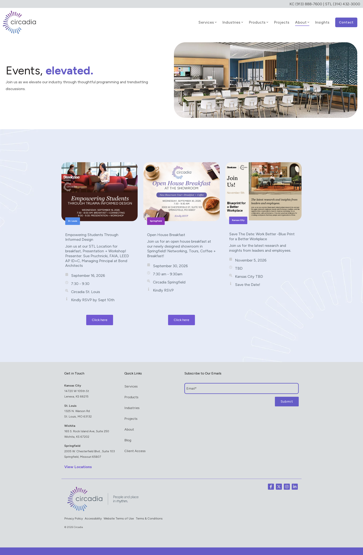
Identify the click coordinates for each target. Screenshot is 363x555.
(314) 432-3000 (346, 4)
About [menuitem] (129, 429)
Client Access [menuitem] (135, 451)
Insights (322, 22)
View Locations (78, 467)
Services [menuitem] (131, 386)
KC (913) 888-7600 (305, 4)
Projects (281, 22)
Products (257, 22)
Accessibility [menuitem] (93, 518)
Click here (99, 320)
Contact (346, 22)
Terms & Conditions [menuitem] (149, 518)
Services (206, 22)
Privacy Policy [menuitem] (73, 518)
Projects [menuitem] (130, 419)
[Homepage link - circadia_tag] (102, 511)
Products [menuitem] (131, 397)
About (301, 22)
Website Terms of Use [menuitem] (119, 518)
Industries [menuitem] (132, 408)
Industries (231, 22)
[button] (271, 487)
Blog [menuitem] (127, 440)
